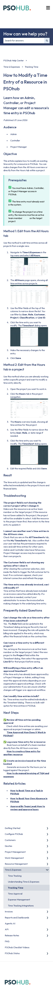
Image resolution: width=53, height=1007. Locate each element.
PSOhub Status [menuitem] (12, 953)
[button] (47, 828)
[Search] (47, 40)
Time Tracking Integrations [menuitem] (21, 905)
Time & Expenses (11, 66)
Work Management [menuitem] (14, 858)
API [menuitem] (6, 929)
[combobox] (23, 40)
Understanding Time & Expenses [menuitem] (23, 881)
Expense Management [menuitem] (19, 899)
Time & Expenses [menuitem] (13, 869)
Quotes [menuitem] (8, 846)
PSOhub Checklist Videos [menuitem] (17, 947)
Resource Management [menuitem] (16, 863)
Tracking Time (31, 66)
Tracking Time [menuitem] (15, 887)
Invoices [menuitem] (9, 911)
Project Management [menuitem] (15, 851)
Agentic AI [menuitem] (10, 923)
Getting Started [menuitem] (12, 828)
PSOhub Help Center (13, 60)
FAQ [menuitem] (7, 941)
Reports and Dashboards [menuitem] (17, 917)
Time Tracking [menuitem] (14, 875)
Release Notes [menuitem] (12, 935)
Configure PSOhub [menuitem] (14, 834)
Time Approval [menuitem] (15, 893)
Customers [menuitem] (10, 840)
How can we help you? (25, 34)
